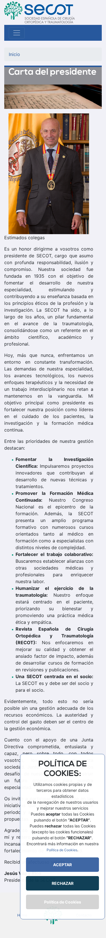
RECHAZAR (62, 883)
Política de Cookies (62, 850)
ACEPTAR (62, 864)
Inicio (14, 54)
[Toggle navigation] (17, 32)
